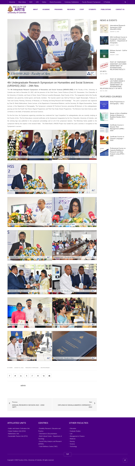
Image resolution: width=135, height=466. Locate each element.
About (35, 9)
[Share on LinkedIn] (21, 376)
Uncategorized (45, 367)
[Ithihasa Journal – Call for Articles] (104, 54)
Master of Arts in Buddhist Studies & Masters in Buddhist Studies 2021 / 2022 (118, 116)
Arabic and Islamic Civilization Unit (19, 428)
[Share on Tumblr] (26, 376)
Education (73, 428)
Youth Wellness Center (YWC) (48, 446)
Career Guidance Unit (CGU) (17, 431)
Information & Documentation (48, 433)
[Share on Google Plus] (32, 376)
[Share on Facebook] (9, 376)
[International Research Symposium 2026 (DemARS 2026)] (104, 29)
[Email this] (49, 376)
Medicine (72, 439)
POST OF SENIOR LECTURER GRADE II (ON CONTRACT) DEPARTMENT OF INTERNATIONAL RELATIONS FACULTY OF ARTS (112, 83)
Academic (46, 9)
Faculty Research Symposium (91, 2)
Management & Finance (77, 436)
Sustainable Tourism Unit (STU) (18, 436)
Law (71, 433)
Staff (82, 9)
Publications (106, 9)
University (12, 2)
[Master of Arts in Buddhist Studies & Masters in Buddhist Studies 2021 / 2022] (104, 116)
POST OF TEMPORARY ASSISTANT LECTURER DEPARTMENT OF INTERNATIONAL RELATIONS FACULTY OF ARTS (113, 66)
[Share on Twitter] (15, 376)
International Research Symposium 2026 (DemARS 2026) (117, 27)
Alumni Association (55, 2)
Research (71, 9)
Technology (73, 446)
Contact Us (120, 9)
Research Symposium (32, 367)
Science (72, 444)
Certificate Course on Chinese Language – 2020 (117, 138)
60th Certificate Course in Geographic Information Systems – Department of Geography (118, 40)
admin (23, 385)
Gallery (44, 2)
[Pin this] (38, 376)
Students (92, 9)
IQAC (31, 2)
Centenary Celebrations (72, 2)
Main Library (22, 2)
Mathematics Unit (13, 433)
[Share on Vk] (44, 376)
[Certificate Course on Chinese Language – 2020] (104, 140)
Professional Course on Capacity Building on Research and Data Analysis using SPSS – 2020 (118, 151)
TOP (67, 454)
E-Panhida (107, 2)
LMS (37, 2)
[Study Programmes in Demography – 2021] (104, 105)
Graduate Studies (75, 431)
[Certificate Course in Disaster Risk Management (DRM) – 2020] (104, 128)
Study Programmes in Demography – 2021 (117, 102)
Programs (59, 9)
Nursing (72, 441)
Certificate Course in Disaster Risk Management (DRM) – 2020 (117, 127)
